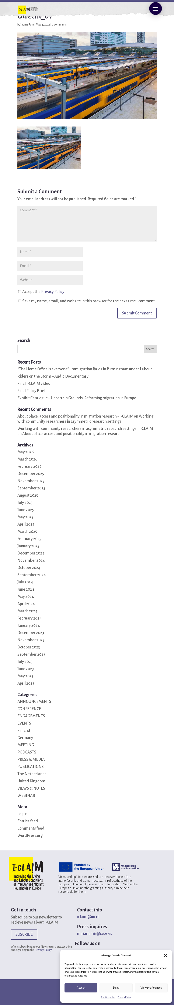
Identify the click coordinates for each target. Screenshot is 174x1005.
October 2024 (29, 568)
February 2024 (29, 618)
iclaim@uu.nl (88, 917)
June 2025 (25, 510)
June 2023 (25, 669)
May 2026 (25, 452)
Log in (22, 814)
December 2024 (31, 553)
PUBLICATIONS (30, 767)
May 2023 (25, 676)
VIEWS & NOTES (31, 788)
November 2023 (30, 640)
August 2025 (27, 495)
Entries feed (27, 821)
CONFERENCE (29, 709)
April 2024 (26, 604)
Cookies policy (108, 997)
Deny (116, 987)
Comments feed (30, 828)
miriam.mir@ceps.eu (94, 933)
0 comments (59, 24)
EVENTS (24, 723)
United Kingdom (31, 781)
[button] (165, 955)
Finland (23, 730)
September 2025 (31, 488)
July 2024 (25, 582)
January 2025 (28, 546)
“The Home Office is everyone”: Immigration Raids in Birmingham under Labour (84, 369)
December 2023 (30, 633)
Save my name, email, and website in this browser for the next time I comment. (89, 301)
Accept (81, 987)
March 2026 (27, 459)
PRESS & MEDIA (31, 759)
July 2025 (24, 502)
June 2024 (25, 589)
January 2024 (28, 625)
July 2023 (24, 662)
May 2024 (25, 596)
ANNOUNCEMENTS (34, 701)
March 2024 (27, 611)
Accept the (43, 292)
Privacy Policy (124, 997)
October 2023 (28, 647)
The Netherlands (31, 774)
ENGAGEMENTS (31, 716)
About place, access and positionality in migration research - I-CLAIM (75, 416)
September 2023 (31, 654)
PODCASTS (26, 752)
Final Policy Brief (31, 391)
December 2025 (30, 474)
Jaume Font (27, 24)
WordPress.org (30, 835)
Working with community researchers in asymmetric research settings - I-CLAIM (85, 428)
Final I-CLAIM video (33, 383)
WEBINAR (26, 795)
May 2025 (25, 517)
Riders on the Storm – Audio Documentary (52, 376)
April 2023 (25, 683)
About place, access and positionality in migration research (72, 434)
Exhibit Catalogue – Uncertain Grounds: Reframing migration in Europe (76, 398)
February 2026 (29, 466)
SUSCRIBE (24, 934)
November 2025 (30, 481)
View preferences (151, 987)
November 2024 (31, 560)
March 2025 (27, 531)
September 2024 (31, 575)
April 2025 (25, 524)
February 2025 (29, 539)
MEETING (25, 745)
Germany (25, 738)
